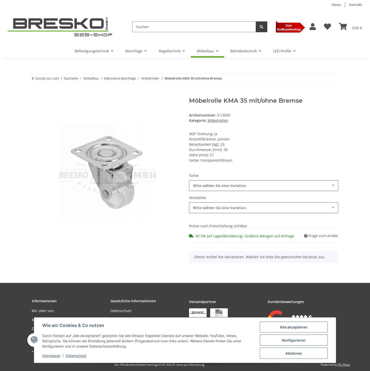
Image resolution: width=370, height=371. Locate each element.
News (336, 4)
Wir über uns (43, 310)
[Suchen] (261, 26)
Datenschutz (76, 355)
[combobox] (263, 185)
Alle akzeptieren (294, 327)
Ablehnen (293, 353)
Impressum (51, 355)
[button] (313, 26)
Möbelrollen (218, 120)
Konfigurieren (294, 340)
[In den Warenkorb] (36, 94)
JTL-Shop (344, 364)
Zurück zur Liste (47, 78)
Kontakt (355, 4)
